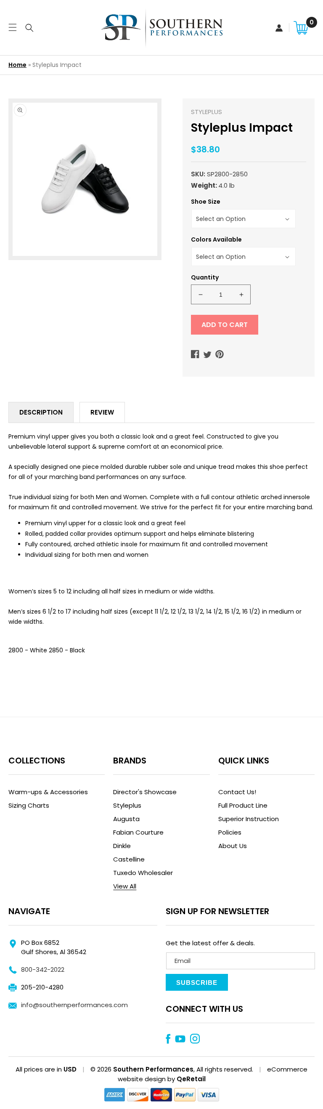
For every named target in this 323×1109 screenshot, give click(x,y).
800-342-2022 (42, 969)
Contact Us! (237, 791)
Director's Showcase (145, 791)
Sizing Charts (28, 805)
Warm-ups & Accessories (48, 791)
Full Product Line (242, 805)
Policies (229, 832)
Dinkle (122, 845)
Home (17, 65)
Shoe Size (205, 201)
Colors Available (216, 239)
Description (41, 412)
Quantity (205, 277)
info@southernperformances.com (74, 1004)
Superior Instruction (248, 818)
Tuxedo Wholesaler (143, 872)
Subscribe (196, 982)
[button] (11, 27)
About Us (232, 845)
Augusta (126, 818)
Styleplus (127, 805)
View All (124, 886)
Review (102, 412)
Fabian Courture (138, 832)
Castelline (129, 859)
